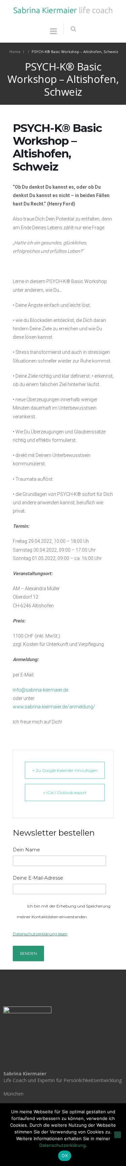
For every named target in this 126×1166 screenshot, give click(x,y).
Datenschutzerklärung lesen (40, 933)
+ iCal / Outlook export (65, 792)
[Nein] (117, 1134)
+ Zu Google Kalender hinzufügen (64, 770)
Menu (53, 34)
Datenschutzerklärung (62, 1145)
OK (64, 1155)
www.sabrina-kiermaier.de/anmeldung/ (54, 706)
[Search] (73, 29)
